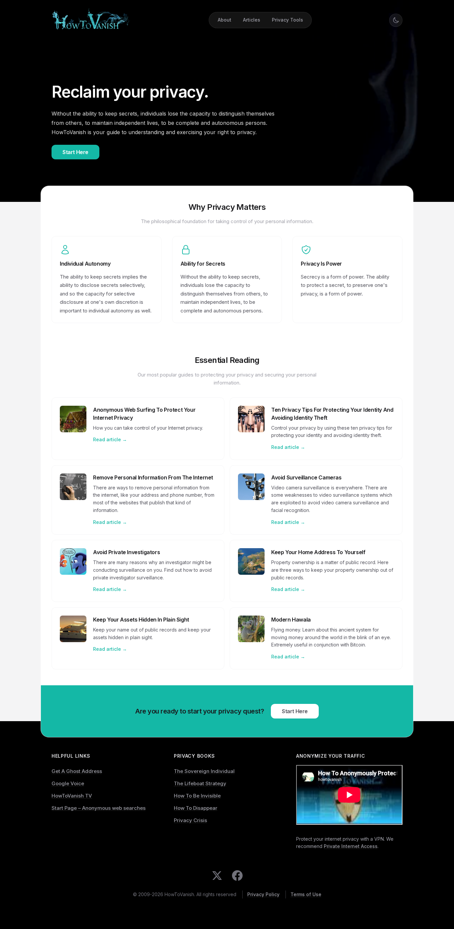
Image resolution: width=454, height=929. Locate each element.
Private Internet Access (351, 846)
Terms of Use (305, 894)
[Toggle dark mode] (395, 20)
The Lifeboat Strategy (200, 783)
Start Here (75, 152)
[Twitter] (217, 875)
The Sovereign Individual (204, 771)
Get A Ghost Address (77, 771)
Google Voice (68, 783)
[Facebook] (237, 875)
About (224, 20)
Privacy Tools (287, 20)
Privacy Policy (263, 894)
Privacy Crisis (190, 820)
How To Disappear (195, 808)
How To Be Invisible (197, 796)
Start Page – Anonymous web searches (99, 808)
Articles (251, 20)
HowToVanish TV (72, 796)
